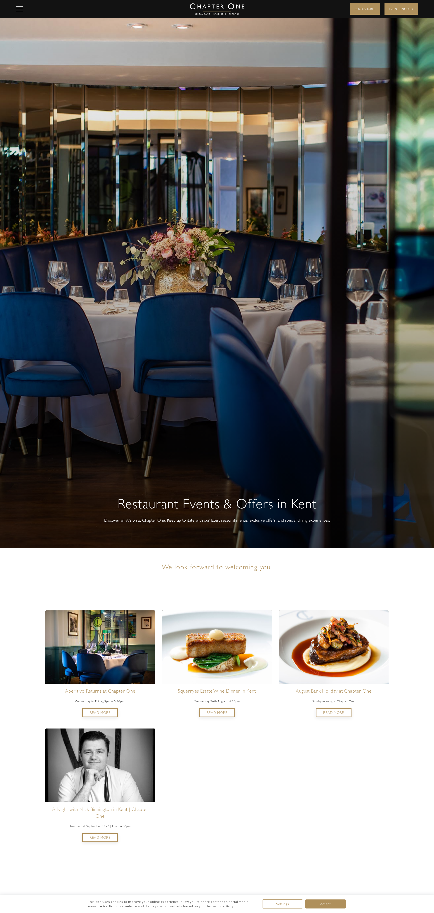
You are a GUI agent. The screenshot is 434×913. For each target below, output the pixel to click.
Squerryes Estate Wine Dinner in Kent (217, 691)
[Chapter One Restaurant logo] (217, 9)
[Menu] (19, 9)
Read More (100, 713)
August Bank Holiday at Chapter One (334, 691)
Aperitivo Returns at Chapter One (100, 691)
